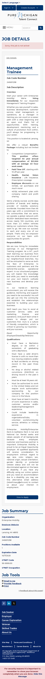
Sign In (7, 8)
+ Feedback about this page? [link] (31, 591)
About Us (7, 632)
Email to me (9, 581)
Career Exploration (12, 620)
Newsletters (7, 646)
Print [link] (6, 586)
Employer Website (10, 525)
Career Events (23, 646)
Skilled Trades (9, 628)
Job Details (11, 58)
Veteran (6, 624)
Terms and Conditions (23, 642)
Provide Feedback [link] (12, 583)
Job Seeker (8, 612)
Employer (7, 616)
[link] (23, 16)
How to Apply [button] (22, 497)
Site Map (5, 642)
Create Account (28, 8)
